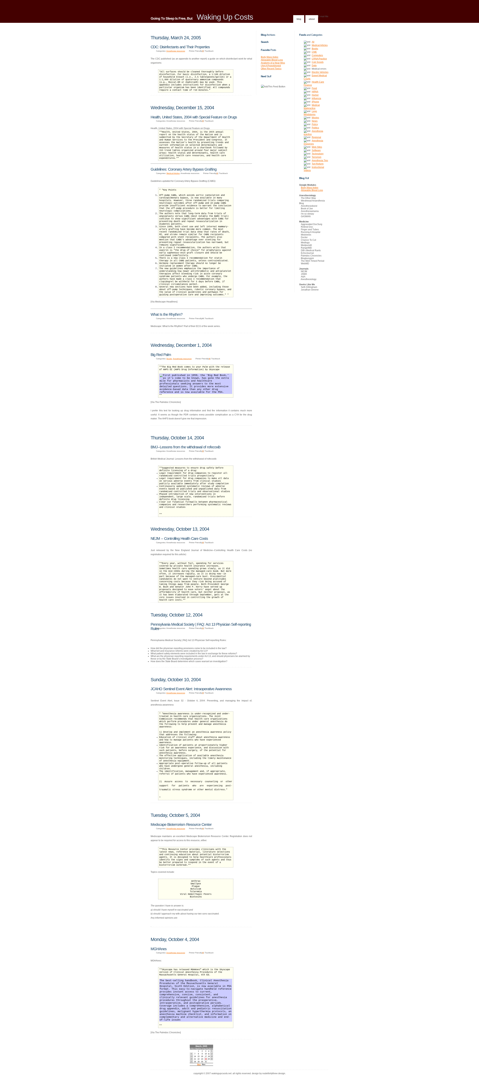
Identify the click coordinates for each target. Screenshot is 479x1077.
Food (314, 88)
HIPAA (315, 91)
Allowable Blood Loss (272, 60)
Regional (316, 137)
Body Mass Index (269, 57)
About (312, 19)
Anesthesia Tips (320, 160)
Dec (199, 1064)
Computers (317, 55)
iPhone (315, 101)
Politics (315, 127)
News (315, 121)
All (313, 42)
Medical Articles (173, 173)
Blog (299, 19)
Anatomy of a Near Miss (273, 63)
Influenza (316, 98)
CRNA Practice (319, 58)
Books (169, 359)
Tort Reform (318, 164)
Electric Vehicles (320, 72)
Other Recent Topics (271, 68)
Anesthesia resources (175, 51)
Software (316, 150)
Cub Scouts (318, 62)
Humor (315, 95)
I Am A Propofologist (271, 65)
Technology (318, 153)
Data (314, 65)
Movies (315, 117)
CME (314, 52)
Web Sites (317, 147)
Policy (315, 124)
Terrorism (316, 157)
